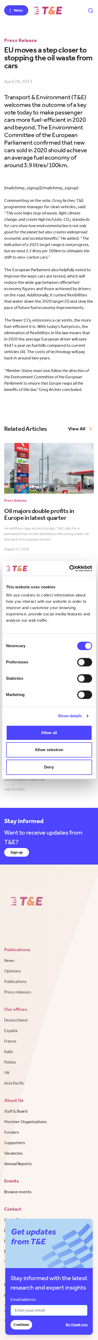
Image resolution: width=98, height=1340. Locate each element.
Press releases (17, 992)
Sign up (16, 852)
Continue (21, 1324)
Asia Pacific (14, 1083)
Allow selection (49, 749)
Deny (49, 767)
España (11, 1030)
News (9, 960)
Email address (23, 1299)
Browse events (18, 1191)
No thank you (77, 1324)
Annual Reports (18, 1163)
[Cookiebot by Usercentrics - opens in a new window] (70, 568)
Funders (11, 1132)
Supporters (14, 1142)
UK (7, 1072)
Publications (15, 981)
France (10, 1041)
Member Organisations (25, 1121)
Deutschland (15, 1020)
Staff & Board (15, 1111)
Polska (10, 1062)
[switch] (84, 662)
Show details (70, 716)
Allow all (49, 732)
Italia (8, 1051)
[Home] (47, 10)
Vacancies (13, 1153)
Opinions (12, 971)
